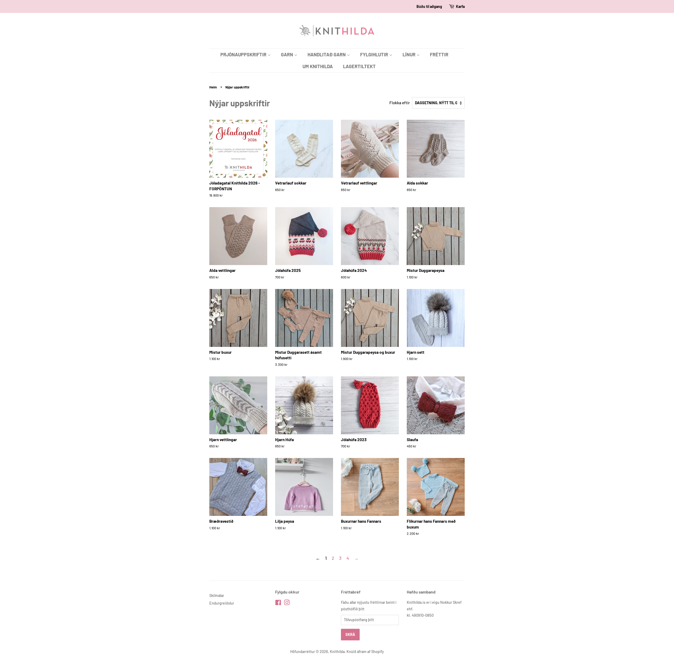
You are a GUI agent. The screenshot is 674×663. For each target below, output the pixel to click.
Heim (213, 87)
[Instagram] (287, 603)
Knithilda (337, 651)
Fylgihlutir (374, 54)
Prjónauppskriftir (243, 54)
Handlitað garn (327, 54)
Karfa (460, 6)
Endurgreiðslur (221, 603)
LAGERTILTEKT (359, 66)
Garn (287, 54)
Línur (410, 54)
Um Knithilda (318, 66)
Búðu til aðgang (429, 6)
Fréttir (439, 54)
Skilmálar (216, 595)
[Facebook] (278, 603)
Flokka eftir (399, 102)
